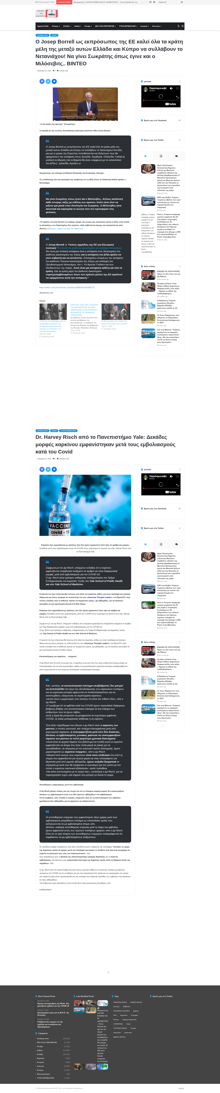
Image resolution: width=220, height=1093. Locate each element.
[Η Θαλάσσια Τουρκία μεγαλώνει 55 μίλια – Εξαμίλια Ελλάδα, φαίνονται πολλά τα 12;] (148, 304)
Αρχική (181, 1088)
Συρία (128, 1024)
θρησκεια (40, 1058)
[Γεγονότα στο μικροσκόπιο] (47, 13)
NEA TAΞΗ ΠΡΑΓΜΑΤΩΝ (104, 26)
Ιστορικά (143, 26)
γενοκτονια (128, 1033)
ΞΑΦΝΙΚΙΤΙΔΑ (118, 1024)
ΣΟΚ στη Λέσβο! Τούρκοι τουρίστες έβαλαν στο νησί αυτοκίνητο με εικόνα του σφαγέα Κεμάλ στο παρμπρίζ (169, 202)
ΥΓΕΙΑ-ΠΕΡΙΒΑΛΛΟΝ (127, 26)
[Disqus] (85, 384)
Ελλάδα (66, 26)
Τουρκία (133, 1028)
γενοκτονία (117, 1033)
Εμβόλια (136, 1011)
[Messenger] (54, 81)
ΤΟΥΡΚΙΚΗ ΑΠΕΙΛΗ (120, 1028)
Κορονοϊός (124, 1015)
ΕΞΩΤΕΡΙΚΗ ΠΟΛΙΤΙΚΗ (121, 1011)
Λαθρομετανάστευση (129, 1020)
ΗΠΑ (115, 1015)
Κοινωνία (156, 26)
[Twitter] (48, 81)
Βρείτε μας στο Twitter (154, 140)
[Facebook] (42, 81)
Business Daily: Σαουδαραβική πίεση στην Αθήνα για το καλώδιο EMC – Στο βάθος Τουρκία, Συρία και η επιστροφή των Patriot (121, 2)
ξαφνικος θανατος (119, 1037)
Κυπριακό (134, 1015)
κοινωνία (40, 1066)
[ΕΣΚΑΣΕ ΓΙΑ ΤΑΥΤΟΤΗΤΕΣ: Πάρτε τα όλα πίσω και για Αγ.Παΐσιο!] (148, 275)
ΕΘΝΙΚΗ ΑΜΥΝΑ (136, 1002)
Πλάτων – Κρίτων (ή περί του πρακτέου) (66, 228)
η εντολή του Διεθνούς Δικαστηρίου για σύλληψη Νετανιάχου (90, 248)
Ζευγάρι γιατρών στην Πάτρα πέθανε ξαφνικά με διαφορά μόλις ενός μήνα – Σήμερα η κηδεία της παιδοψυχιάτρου (168, 288)
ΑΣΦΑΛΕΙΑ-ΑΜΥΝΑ (120, 1002)
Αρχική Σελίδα (43, 26)
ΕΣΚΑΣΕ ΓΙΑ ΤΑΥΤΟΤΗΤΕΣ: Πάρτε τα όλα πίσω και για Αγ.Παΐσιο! (168, 273)
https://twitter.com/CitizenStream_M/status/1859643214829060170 (67, 287)
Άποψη (87, 26)
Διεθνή (77, 26)
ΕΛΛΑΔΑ (116, 1007)
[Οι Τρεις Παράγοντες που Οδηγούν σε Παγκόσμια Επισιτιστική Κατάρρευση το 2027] (148, 319)
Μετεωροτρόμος (43, 1074)
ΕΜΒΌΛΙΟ (126, 1007)
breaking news (42, 35)
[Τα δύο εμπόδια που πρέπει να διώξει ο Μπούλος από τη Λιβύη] (116, 312)
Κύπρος (55, 26)
